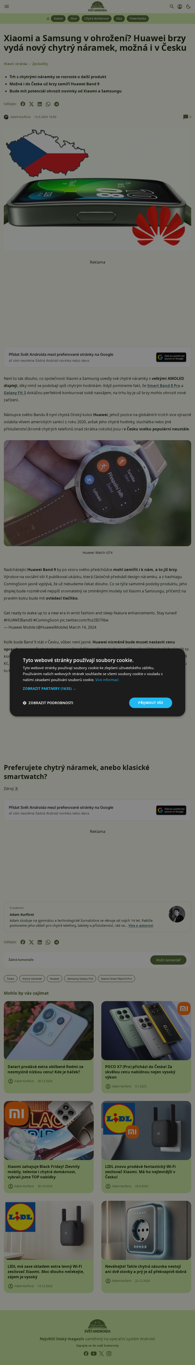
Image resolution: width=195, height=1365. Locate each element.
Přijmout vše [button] (150, 702)
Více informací (107, 679)
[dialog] (97, 682)
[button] (97, 688)
